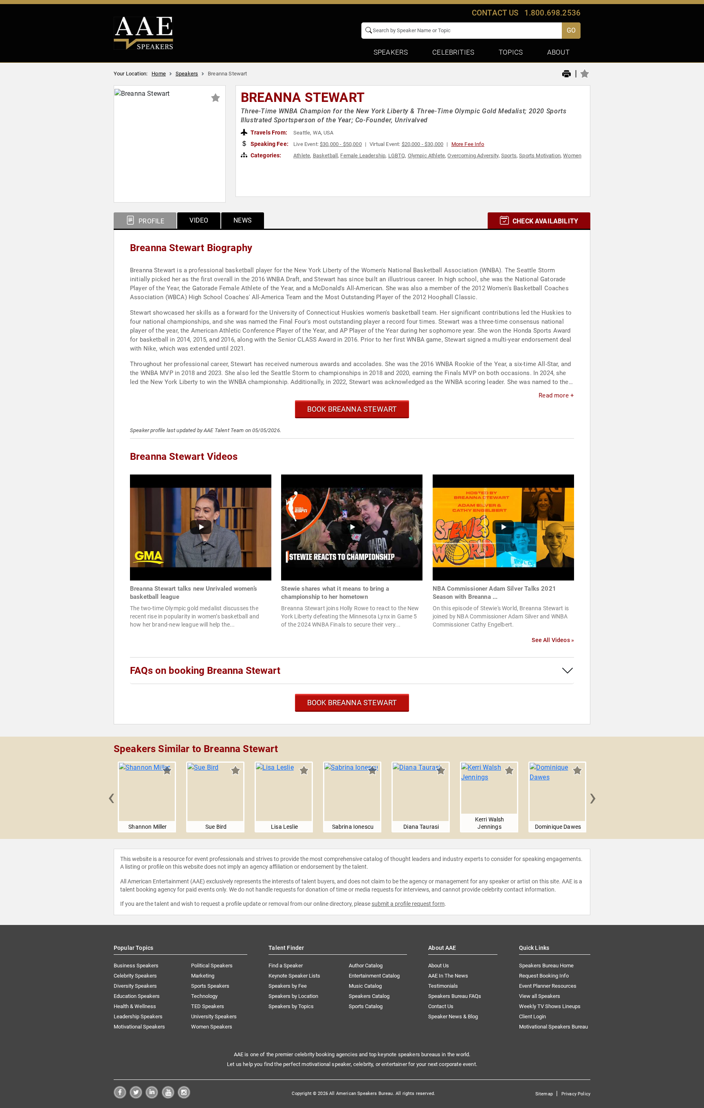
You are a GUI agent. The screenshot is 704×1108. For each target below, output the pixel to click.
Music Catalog (365, 986)
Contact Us (440, 1006)
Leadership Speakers (138, 1016)
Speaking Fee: (268, 144)
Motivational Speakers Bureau (553, 1027)
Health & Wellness (135, 1006)
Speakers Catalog (369, 996)
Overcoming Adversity (472, 155)
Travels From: (268, 132)
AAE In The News (448, 976)
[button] (111, 797)
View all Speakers (539, 996)
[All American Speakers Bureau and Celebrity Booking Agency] (143, 33)
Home (159, 74)
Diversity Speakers (135, 986)
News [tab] (242, 220)
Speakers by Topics (291, 1006)
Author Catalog (366, 965)
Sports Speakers (210, 986)
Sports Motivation (540, 155)
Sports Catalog (366, 1006)
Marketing (202, 976)
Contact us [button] (495, 13)
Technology (204, 996)
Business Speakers (136, 965)
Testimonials (443, 986)
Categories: (265, 155)
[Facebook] (120, 1096)
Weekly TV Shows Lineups (550, 1006)
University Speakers (214, 1016)
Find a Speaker (285, 965)
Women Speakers (211, 1027)
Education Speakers (137, 996)
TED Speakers (207, 1006)
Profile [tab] (150, 221)
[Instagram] (184, 1096)
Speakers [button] (391, 52)
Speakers (187, 74)
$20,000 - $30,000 (423, 144)
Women (572, 155)
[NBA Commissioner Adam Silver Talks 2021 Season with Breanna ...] (503, 527)
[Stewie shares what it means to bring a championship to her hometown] (351, 527)
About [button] (558, 52)
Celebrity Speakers (135, 976)
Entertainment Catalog (374, 976)
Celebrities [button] (453, 52)
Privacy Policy (575, 1094)
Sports (509, 155)
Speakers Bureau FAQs (454, 996)
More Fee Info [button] (467, 144)
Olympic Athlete (426, 155)
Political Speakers (212, 965)
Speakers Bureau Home (546, 965)
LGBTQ (396, 155)
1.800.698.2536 (552, 13)
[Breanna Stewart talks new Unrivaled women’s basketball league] (200, 527)
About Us (438, 965)
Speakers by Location (293, 996)
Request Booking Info (544, 976)
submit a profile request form (408, 904)
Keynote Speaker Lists (294, 976)
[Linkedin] (151, 1096)
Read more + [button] (556, 395)
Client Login (532, 1016)
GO (571, 30)
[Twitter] (136, 1096)
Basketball (325, 155)
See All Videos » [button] (553, 640)
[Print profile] (566, 74)
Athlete (301, 155)
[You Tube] (168, 1096)
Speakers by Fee (287, 986)
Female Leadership (362, 155)
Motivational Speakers (139, 1027)
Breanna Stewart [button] (303, 97)
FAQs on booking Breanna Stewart (205, 670)
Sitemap (544, 1094)
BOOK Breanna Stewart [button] (352, 409)
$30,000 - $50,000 (341, 144)
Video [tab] (198, 220)
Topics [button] (511, 52)
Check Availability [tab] (544, 221)
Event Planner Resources (547, 986)
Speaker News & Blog (453, 1016)
